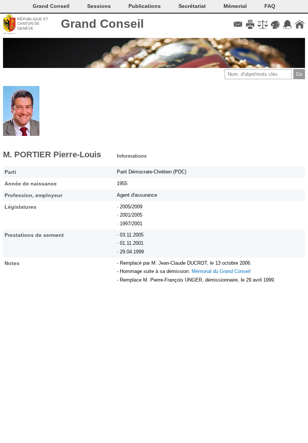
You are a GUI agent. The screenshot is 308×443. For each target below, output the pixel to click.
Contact (238, 24)
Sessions (99, 6)
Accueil (299, 24)
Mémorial (235, 6)
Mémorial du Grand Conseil (221, 271)
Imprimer (250, 24)
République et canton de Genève (32, 23)
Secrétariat (192, 6)
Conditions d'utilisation (262, 24)
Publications (144, 6)
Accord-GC (287, 24)
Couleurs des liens (275, 24)
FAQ (269, 6)
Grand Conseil (102, 23)
